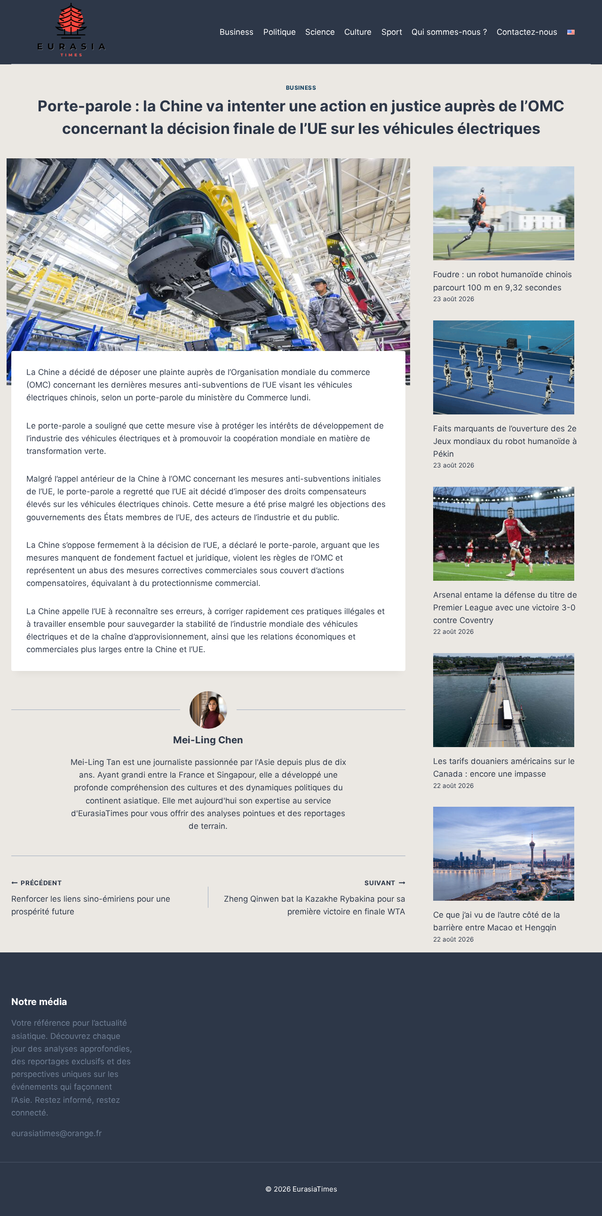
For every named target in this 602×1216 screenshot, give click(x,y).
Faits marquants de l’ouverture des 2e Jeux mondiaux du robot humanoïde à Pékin (505, 441)
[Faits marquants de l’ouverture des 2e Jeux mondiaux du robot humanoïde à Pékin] (512, 367)
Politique (279, 32)
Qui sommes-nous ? (449, 32)
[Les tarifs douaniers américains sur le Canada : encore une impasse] (512, 700)
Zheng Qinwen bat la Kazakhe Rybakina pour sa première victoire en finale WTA (314, 898)
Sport (391, 32)
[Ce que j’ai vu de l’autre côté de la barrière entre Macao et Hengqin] (512, 854)
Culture (358, 32)
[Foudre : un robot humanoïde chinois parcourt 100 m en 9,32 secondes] (512, 213)
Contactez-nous (527, 32)
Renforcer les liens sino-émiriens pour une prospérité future (90, 898)
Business (236, 32)
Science (320, 32)
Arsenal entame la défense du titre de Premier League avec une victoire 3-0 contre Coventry (505, 607)
